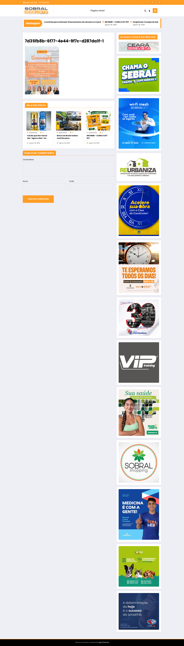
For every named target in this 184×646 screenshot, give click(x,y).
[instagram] (159, 2)
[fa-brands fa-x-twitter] (156, 2)
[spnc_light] (149, 10)
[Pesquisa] (145, 10)
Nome (25, 181)
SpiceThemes (104, 642)
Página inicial (98, 10)
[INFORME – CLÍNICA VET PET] (98, 120)
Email (71, 181)
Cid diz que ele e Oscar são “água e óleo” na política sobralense (37, 137)
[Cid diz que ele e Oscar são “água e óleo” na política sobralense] (38, 120)
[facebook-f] (152, 2)
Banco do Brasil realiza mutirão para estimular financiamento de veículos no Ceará (67, 137)
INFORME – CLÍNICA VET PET (82, 22)
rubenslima (33, 133)
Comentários (28, 159)
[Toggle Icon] (155, 10)
